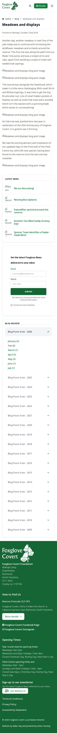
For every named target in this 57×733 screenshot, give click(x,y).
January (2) (13, 341)
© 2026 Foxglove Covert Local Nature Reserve (23, 719)
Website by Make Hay (12, 726)
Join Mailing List (17, 691)
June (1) (12, 363)
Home (8, 18)
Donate (41, 5)
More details (12, 616)
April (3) (12, 354)
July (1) (11, 368)
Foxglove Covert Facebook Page (21, 624)
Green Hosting (43, 726)
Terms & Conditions (12, 698)
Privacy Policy (9, 704)
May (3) (11, 359)
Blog (17, 18)
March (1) (13, 350)
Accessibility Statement (14, 709)
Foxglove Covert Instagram (19, 629)
